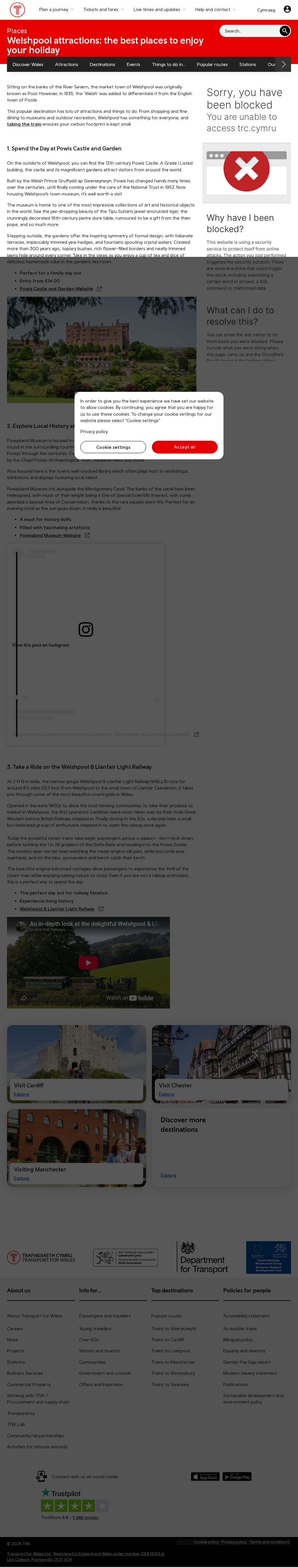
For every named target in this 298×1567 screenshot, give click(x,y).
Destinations (102, 64)
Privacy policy (94, 431)
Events (133, 64)
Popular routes (212, 64)
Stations (248, 64)
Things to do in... (168, 64)
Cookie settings (113, 447)
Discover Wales (28, 64)
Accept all (185, 446)
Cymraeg (266, 10)
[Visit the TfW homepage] (17, 11)
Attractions (66, 64)
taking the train (24, 124)
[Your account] (287, 10)
